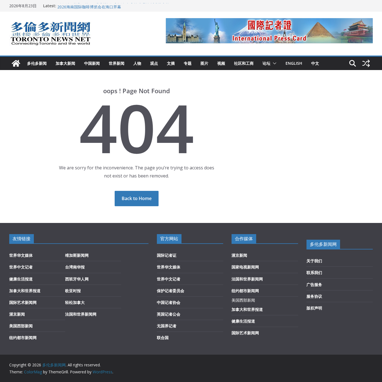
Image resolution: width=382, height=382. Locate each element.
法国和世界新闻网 (80, 314)
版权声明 (314, 308)
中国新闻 (92, 63)
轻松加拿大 (75, 302)
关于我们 (314, 260)
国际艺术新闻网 (23, 302)
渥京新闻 (17, 314)
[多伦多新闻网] (16, 63)
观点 (154, 63)
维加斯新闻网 (77, 255)
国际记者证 (166, 255)
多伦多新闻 (37, 63)
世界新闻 (116, 63)
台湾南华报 (75, 267)
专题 (188, 63)
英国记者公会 (168, 314)
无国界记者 (166, 325)
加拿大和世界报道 (25, 290)
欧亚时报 (73, 290)
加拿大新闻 (65, 63)
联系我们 (314, 272)
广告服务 (314, 284)
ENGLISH (294, 63)
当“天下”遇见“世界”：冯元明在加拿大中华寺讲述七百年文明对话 (113, 4)
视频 (221, 63)
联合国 (163, 337)
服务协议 (314, 296)
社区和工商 (244, 63)
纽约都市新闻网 (23, 337)
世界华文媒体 (21, 255)
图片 (204, 63)
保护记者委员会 (170, 290)
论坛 (266, 63)
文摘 (171, 63)
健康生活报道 (21, 279)
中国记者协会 (168, 302)
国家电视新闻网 (245, 267)
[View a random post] (366, 63)
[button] (273, 63)
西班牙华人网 (77, 279)
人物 (137, 63)
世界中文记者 (21, 267)
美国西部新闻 (21, 325)
